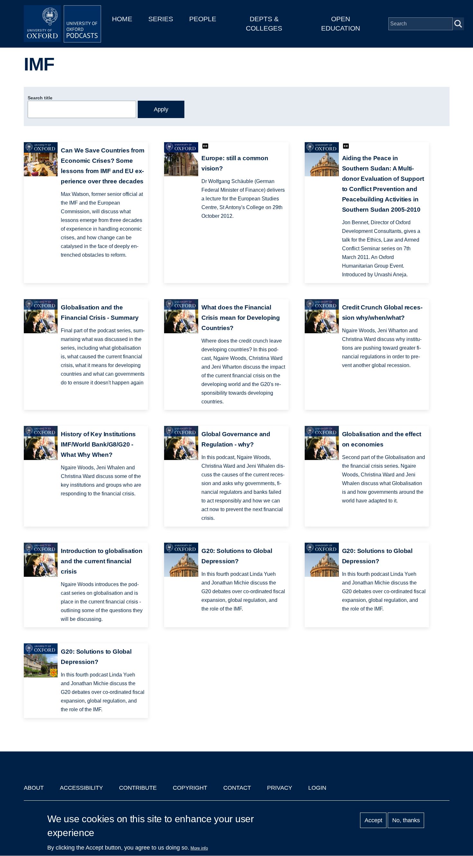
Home (122, 19)
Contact (237, 788)
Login (317, 788)
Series (160, 19)
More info (199, 848)
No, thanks (406, 820)
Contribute (138, 788)
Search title (40, 97)
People (202, 19)
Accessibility (81, 788)
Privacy (279, 788)
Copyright (190, 788)
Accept (373, 820)
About (34, 788)
